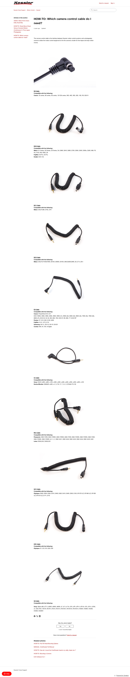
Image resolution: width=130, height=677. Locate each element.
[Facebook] (34, 616)
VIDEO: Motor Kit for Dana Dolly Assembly (21, 22)
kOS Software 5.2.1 (39, 657)
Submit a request (104, 3)
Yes (60, 626)
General (38, 10)
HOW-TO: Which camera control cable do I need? (21, 36)
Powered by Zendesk (122, 675)
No (69, 626)
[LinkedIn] (40, 616)
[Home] (24, 3)
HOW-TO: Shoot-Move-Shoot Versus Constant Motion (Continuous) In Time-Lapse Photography (22, 29)
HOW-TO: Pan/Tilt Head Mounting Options (46, 643)
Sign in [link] (113, 3)
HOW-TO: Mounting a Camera (42, 653)
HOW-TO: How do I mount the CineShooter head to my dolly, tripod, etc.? (55, 650)
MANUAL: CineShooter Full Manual (44, 647)
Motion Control (30, 10)
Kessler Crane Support (19, 10)
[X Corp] (37, 616)
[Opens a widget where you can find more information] (6, 674)
